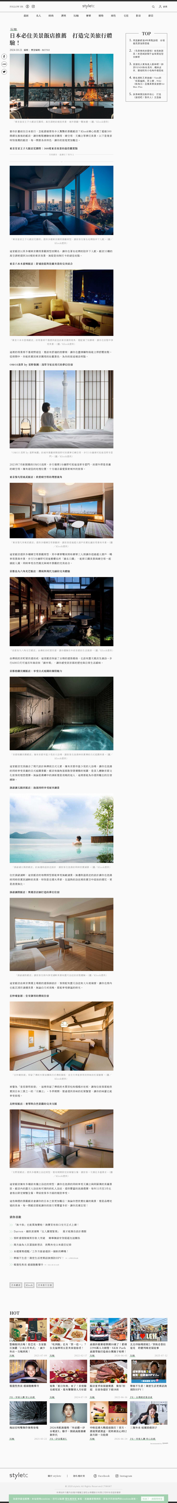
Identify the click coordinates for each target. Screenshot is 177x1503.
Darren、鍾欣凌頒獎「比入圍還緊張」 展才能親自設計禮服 (50, 1231)
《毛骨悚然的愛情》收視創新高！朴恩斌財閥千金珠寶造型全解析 (148, 54)
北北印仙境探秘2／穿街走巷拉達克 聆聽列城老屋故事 (148, 1346)
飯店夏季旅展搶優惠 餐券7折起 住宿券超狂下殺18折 (108, 1387)
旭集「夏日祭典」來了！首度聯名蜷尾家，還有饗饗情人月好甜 (68, 1387)
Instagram (126, 1475)
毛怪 (125, 15)
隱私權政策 (71, 1498)
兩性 (113, 15)
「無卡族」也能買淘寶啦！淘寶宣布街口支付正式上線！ (46, 1224)
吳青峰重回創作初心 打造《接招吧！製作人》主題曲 (147, 96)
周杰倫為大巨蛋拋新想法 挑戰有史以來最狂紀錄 (42, 1244)
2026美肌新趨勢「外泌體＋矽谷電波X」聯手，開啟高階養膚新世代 (68, 1431)
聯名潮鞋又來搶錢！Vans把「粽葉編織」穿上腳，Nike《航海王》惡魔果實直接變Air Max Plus (149, 82)
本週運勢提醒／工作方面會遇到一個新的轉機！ (41, 1251)
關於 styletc (54, 1476)
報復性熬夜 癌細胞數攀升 (24, 1386)
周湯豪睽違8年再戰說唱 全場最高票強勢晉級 (149, 42)
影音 (138, 15)
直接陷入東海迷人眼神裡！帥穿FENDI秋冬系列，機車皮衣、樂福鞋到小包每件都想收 (148, 67)
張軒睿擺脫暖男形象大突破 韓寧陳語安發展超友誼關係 (47, 1238)
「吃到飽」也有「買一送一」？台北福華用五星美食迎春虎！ (68, 1346)
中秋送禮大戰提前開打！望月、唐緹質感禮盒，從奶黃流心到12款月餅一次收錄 (108, 1431)
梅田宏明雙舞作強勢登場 (24, 1427)
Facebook (104, 1475)
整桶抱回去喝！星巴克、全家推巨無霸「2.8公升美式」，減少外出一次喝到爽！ (28, 1347)
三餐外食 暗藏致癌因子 (143, 1427)
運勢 (100, 15)
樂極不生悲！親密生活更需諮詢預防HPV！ (148, 1387)
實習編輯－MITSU (40, 50)
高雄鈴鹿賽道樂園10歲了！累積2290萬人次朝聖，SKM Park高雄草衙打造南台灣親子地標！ (108, 1347)
